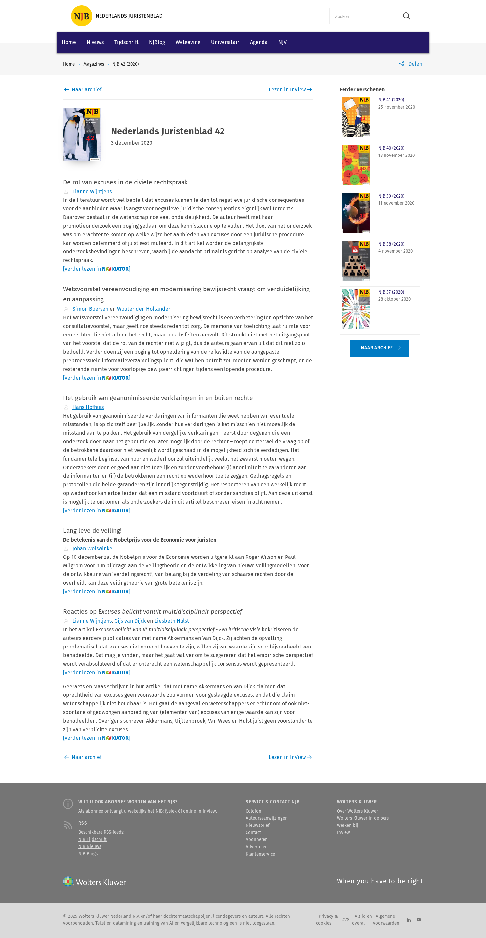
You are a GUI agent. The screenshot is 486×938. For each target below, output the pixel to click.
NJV (282, 42)
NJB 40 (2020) (391, 148)
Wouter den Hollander (143, 309)
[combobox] (364, 16)
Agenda (259, 42)
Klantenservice (260, 854)
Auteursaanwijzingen (267, 818)
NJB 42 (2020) (125, 64)
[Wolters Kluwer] (116, 15)
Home (69, 42)
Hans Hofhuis (88, 407)
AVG (345, 920)
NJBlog (157, 42)
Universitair (225, 42)
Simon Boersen (90, 309)
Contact (253, 832)
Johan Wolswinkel (93, 548)
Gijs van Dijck (130, 621)
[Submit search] (407, 16)
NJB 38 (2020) (391, 244)
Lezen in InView (287, 89)
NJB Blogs (88, 854)
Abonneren (257, 839)
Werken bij (347, 825)
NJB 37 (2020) (391, 292)
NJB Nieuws (89, 846)
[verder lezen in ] (96, 269)
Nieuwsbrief (257, 825)
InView (343, 832)
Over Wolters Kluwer (357, 811)
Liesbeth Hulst (171, 621)
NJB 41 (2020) (391, 100)
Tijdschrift (126, 42)
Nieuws (95, 42)
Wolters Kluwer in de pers (363, 818)
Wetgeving (188, 42)
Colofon (253, 811)
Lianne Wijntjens (92, 191)
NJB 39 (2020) (391, 196)
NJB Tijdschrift (92, 839)
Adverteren (257, 847)
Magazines (93, 64)
